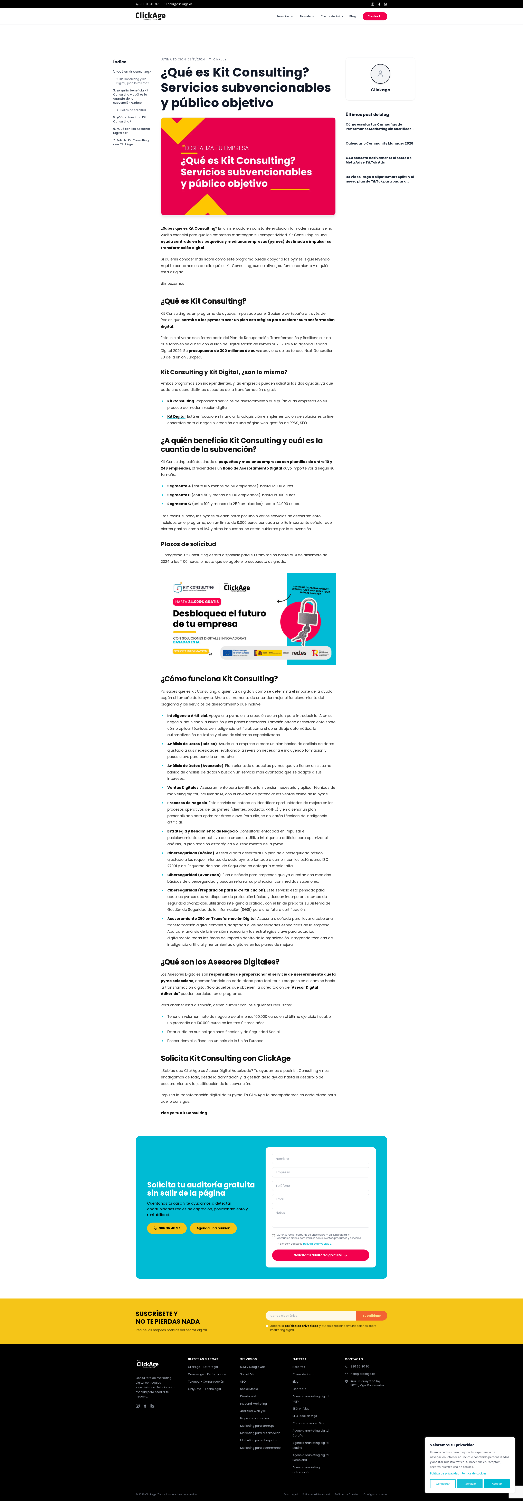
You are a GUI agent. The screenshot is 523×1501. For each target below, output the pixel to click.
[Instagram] (372, 4)
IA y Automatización (254, 1418)
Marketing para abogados (258, 1440)
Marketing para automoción (260, 1433)
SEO (243, 1382)
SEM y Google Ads (252, 1367)
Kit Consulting (180, 401)
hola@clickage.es (180, 4)
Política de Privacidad (316, 1494)
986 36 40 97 (149, 4)
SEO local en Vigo (305, 1416)
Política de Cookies (347, 1494)
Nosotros (307, 16)
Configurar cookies (375, 1494)
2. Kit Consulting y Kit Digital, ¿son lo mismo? (132, 81)
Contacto (375, 16)
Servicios (282, 16)
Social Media (249, 1389)
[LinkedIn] (385, 4)
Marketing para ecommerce (260, 1448)
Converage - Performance (207, 1374)
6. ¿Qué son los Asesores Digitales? (132, 131)
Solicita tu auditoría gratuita (318, 1255)
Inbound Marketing (253, 1404)
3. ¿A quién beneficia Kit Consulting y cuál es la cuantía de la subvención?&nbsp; (130, 96)
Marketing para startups (257, 1426)
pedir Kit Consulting (300, 1070)
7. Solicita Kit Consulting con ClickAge (131, 142)
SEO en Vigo (301, 1408)
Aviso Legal (291, 1494)
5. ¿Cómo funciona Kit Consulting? (129, 119)
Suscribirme (372, 1316)
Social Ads (247, 1374)
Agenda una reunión (213, 1228)
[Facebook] (379, 4)
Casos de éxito (332, 16)
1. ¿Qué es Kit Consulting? (132, 72)
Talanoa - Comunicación (206, 1382)
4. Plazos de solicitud (131, 110)
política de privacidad (317, 1243)
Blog (352, 16)
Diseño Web (248, 1396)
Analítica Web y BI (253, 1411)
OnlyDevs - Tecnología (204, 1389)
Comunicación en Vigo (309, 1423)
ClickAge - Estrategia (203, 1367)
